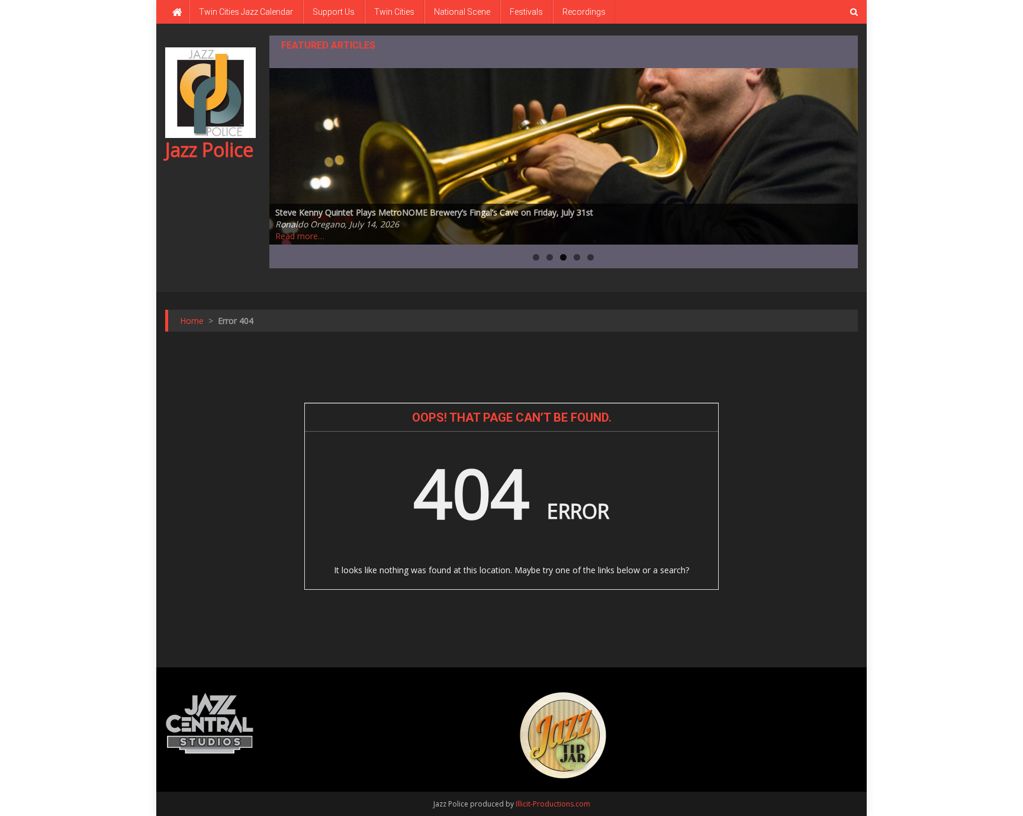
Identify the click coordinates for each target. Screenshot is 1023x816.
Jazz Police (209, 149)
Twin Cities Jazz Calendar (246, 12)
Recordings (584, 12)
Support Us (334, 12)
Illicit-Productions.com (553, 804)
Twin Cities (394, 12)
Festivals (526, 12)
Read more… (299, 236)
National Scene (462, 12)
